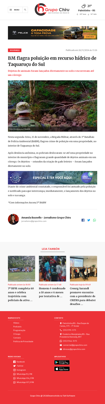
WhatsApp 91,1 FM (24, 374)
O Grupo (16, 334)
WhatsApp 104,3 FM (25, 378)
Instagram (21, 370)
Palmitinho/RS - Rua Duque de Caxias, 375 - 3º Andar (74, 324)
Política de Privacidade (23, 341)
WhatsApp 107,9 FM (25, 382)
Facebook (20, 362)
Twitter (19, 366)
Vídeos (16, 323)
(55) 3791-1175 (69, 330)
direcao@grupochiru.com (74, 349)
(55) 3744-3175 (70, 341)
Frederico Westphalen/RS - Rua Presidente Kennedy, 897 (75, 335)
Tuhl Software (69, 396)
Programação (19, 330)
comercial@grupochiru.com (75, 345)
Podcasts (17, 326)
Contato (17, 338)
